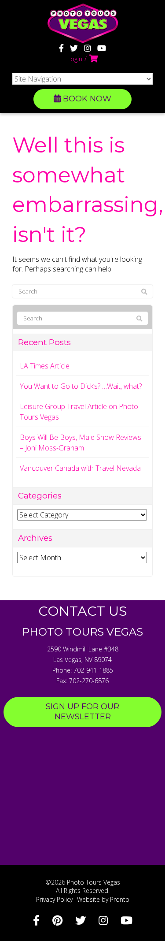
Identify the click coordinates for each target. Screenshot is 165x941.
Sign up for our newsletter (82, 712)
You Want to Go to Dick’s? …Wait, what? (81, 386)
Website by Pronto (103, 899)
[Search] (144, 292)
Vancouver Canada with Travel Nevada (80, 468)
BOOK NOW (86, 99)
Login (74, 59)
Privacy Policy (54, 899)
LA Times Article (45, 366)
